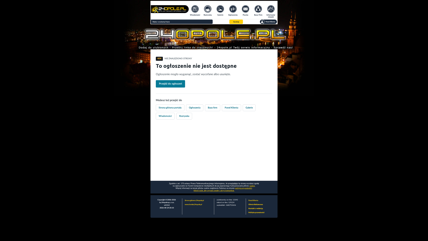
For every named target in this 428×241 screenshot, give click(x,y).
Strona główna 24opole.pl (194, 200)
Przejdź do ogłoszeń (170, 84)
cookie (252, 186)
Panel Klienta (231, 108)
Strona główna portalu (170, 108)
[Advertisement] (214, 154)
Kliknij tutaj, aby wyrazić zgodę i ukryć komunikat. (214, 190)
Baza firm (212, 108)
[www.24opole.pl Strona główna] (170, 12)
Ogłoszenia (194, 108)
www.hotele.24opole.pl (193, 204)
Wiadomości (165, 116)
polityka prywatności (243, 188)
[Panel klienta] (268, 22)
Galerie (249, 108)
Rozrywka (184, 116)
